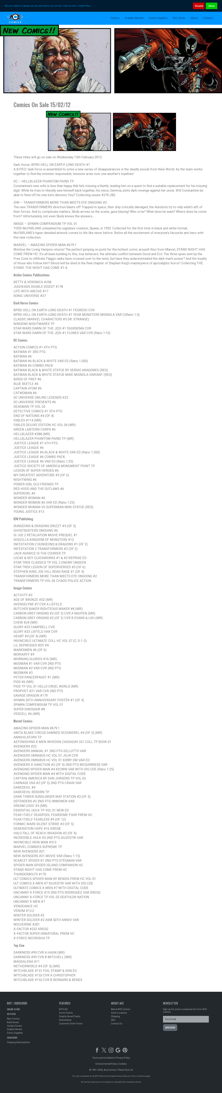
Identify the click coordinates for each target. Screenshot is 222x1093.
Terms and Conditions (103, 1057)
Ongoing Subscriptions (18, 1042)
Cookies (122, 1064)
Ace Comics (28, 18)
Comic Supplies (15, 1033)
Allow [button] (211, 6)
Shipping (115, 1016)
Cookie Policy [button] (84, 6)
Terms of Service (138, 1076)
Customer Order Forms (71, 1023)
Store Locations (119, 1012)
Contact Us (116, 1023)
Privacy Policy (123, 1057)
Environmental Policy (106, 1064)
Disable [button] (199, 6)
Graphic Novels (14, 1029)
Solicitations (65, 1020)
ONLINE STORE (13, 1009)
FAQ (113, 1020)
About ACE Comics (120, 1009)
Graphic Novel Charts (69, 1016)
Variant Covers (14, 1026)
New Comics (13, 1018)
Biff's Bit (63, 1009)
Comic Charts (66, 1012)
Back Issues (13, 1022)
